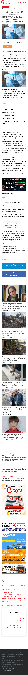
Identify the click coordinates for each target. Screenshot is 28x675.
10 (4, 623)
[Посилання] (5, 2)
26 (10, 627)
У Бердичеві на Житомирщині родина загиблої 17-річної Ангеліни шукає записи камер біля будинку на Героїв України (14, 305)
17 (4, 625)
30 (23, 627)
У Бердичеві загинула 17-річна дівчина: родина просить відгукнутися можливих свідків (12, 384)
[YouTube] (21, 2)
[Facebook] (23, 2)
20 (14, 625)
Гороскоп (4, 476)
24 (4, 627)
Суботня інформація (7, 466)
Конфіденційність (6, 670)
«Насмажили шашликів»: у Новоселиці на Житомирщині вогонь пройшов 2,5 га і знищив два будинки (13, 332)
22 (20, 625)
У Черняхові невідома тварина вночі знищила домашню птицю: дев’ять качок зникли (13, 358)
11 (7, 623)
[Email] (18, 2)
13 (14, 623)
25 (7, 627)
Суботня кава (11, 476)
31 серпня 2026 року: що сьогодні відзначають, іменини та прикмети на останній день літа (14, 469)
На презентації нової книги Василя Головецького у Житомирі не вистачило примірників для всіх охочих (14, 410)
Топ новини (20, 454)
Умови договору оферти (8, 668)
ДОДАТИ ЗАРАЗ (7, 46)
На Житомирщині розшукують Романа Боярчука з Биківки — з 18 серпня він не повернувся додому (13, 436)
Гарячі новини (6, 454)
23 (23, 625)
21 (17, 625)
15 (20, 623)
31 (4, 630)
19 (10, 625)
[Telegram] (26, 2)
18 (7, 625)
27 (14, 627)
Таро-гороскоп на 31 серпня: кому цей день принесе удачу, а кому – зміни (13, 480)
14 (17, 623)
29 (20, 627)
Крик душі (13, 454)
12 (10, 623)
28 (17, 627)
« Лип (5, 634)
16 (23, 623)
